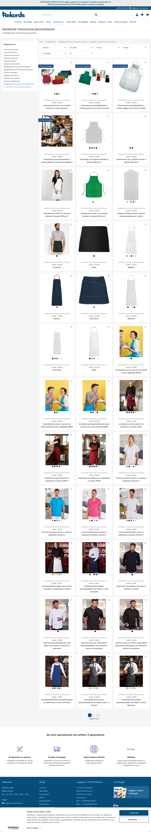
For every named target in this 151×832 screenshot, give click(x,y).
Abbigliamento (58, 22)
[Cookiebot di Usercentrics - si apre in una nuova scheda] (13, 828)
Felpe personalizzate (11, 58)
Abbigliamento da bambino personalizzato (18, 70)
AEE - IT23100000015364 (86, 801)
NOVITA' (132, 22)
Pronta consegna (121, 22)
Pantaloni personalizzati (12, 78)
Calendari (102, 22)
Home (41, 42)
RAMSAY (131, 319)
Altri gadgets (83, 22)
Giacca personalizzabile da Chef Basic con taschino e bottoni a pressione (57, 645)
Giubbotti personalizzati (12, 64)
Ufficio (48, 22)
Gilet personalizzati (10, 61)
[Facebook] (114, 806)
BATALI (57, 319)
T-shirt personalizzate (11, 49)
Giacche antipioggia (10, 72)
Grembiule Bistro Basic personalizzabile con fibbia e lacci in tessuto (94, 702)
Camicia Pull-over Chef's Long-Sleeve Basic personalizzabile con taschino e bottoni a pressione (131, 645)
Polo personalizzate (10, 52)
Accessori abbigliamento (12, 81)
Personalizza (132, 819)
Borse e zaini (39, 22)
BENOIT (131, 267)
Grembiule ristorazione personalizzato (18, 87)
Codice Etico (81, 798)
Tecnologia (27, 22)
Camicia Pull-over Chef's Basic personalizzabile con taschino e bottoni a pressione (94, 645)
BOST (94, 370)
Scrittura (18, 22)
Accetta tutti (134, 813)
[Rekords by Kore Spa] (13, 14)
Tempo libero (71, 22)
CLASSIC (57, 267)
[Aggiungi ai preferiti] (71, 62)
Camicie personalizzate (11, 55)
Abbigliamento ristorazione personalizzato (20, 33)
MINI (94, 267)
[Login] (136, 15)
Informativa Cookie (84, 794)
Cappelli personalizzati (11, 75)
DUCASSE (57, 370)
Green (109, 22)
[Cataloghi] (131, 797)
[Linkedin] (116, 806)
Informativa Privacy (84, 791)
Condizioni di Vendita (84, 788)
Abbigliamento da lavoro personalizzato (17, 67)
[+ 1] (98, 715)
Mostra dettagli (32, 828)
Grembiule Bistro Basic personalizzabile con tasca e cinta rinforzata (94, 589)
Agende (93, 22)
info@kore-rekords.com (139, 8)
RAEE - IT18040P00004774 (86, 804)
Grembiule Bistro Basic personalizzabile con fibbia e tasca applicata (131, 702)
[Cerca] (96, 14)
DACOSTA (94, 319)
